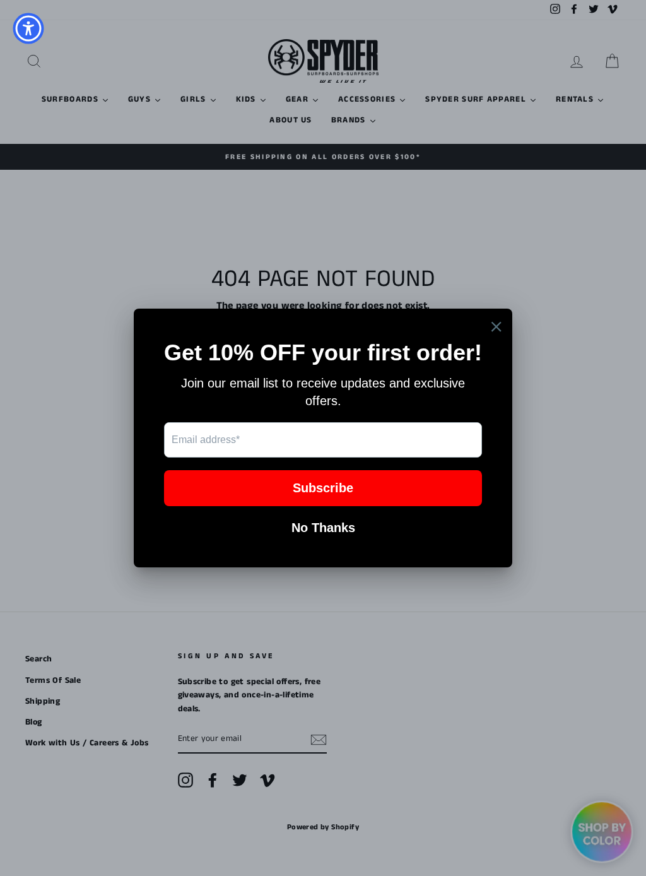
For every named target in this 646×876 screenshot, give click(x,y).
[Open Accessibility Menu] (28, 28)
